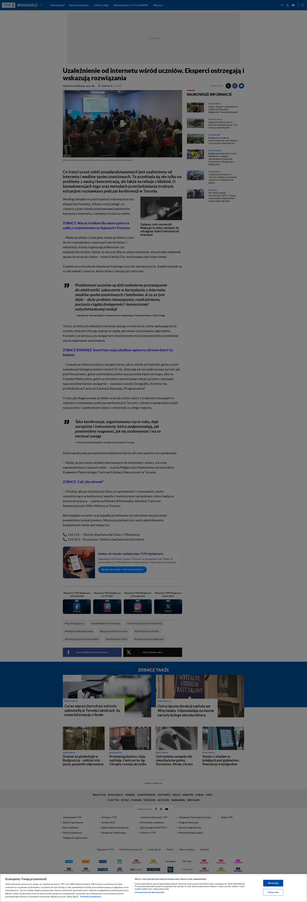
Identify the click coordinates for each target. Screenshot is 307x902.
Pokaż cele (273, 892)
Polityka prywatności (90, 896)
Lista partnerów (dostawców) (149, 892)
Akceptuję (273, 883)
